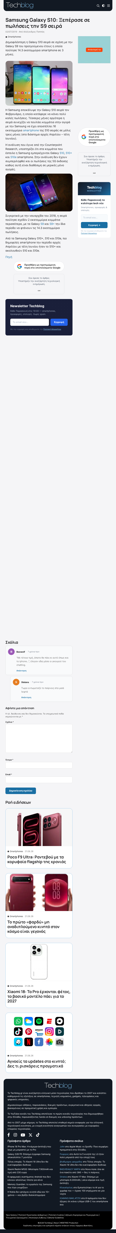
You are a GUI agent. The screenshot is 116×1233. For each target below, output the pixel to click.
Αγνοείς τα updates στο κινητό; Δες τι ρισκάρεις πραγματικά (36, 1063)
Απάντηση (21, 670)
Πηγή (9, 257)
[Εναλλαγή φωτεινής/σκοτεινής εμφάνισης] (103, 5)
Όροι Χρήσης (11, 1215)
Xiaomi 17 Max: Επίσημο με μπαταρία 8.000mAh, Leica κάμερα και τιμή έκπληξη (82, 1179)
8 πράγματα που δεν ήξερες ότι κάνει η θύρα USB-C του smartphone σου (84, 1201)
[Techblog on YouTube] (23, 1134)
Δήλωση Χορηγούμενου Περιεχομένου (81, 1215)
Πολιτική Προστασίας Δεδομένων (32, 1215)
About (56, 1223)
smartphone (31, 130)
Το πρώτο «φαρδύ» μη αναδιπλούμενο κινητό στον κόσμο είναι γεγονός (33, 926)
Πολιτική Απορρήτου (52, 329)
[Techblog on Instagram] (15, 1134)
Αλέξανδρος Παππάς (34, 31)
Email (8, 774)
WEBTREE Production (69, 1223)
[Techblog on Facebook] (9, 1134)
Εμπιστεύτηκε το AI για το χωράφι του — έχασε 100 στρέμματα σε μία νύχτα (82, 1190)
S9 (42, 223)
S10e (13, 157)
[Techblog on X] (30, 1134)
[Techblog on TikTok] (38, 1134)
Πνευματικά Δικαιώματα (16, 1218)
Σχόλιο (9, 722)
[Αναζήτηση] (98, 6)
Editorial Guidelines (56, 1218)
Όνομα (9, 760)
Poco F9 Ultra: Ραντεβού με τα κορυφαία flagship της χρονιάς (36, 859)
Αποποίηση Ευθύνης (37, 1218)
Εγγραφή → (94, 225)
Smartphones (14, 36)
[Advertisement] (38, 488)
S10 (62, 153)
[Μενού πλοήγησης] (108, 5)
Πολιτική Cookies (56, 1215)
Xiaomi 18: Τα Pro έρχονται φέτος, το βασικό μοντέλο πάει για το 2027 (39, 996)
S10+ (69, 153)
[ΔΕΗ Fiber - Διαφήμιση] (94, 49)
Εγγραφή (59, 322)
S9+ (52, 223)
